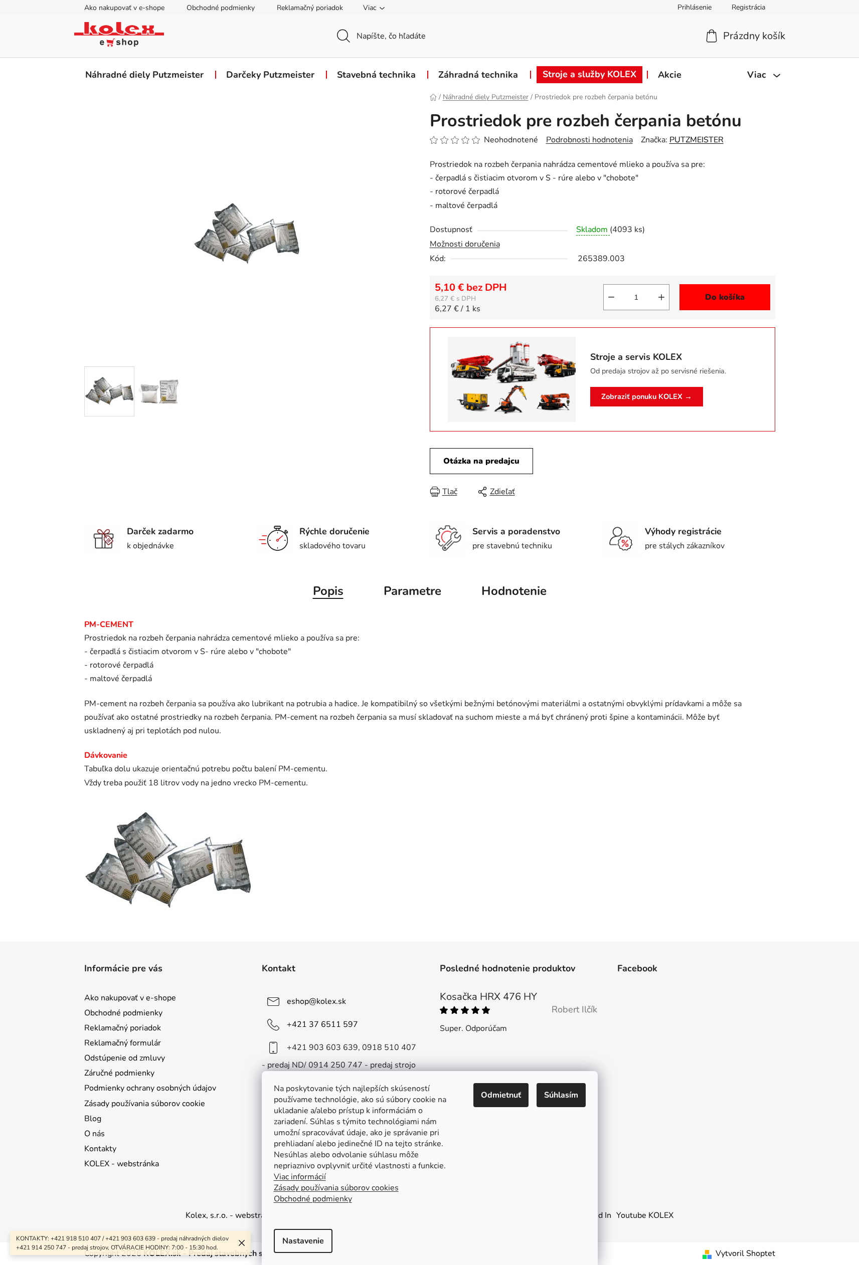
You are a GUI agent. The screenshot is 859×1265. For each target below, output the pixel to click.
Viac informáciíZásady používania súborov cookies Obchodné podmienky (336, 1187)
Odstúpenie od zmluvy (124, 1058)
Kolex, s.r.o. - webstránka (231, 1215)
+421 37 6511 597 (322, 1023)
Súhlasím (561, 1095)
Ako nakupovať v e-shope (124, 8)
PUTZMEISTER (696, 139)
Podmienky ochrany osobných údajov (150, 1088)
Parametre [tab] (412, 591)
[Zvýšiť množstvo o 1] (661, 297)
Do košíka (725, 297)
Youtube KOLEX (644, 1215)
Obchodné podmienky (221, 8)
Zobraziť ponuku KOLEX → (646, 396)
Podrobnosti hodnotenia (589, 139)
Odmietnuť (501, 1095)
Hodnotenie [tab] (514, 591)
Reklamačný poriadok (310, 8)
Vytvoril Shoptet (745, 1253)
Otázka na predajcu (481, 461)
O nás (94, 1133)
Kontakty (100, 1148)
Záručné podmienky (119, 1073)
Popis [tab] (328, 591)
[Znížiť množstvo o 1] (611, 297)
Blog (92, 1118)
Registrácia (748, 7)
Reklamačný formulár (122, 1042)
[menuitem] (144, 75)
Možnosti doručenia (465, 244)
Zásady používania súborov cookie (144, 1103)
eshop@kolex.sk (316, 1000)
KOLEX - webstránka (121, 1163)
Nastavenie (303, 1240)
